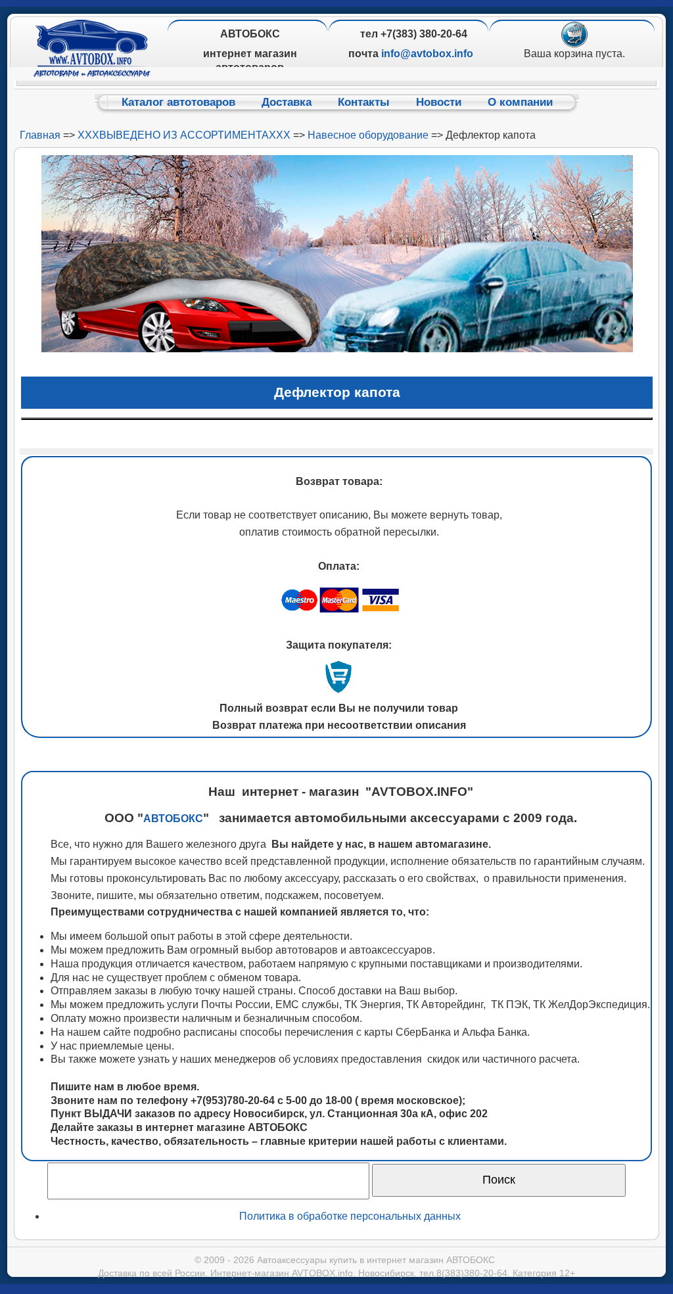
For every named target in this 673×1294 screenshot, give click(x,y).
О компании (520, 102)
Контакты (364, 102)
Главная (40, 135)
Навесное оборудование (368, 135)
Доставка (287, 102)
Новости (438, 102)
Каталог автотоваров (178, 102)
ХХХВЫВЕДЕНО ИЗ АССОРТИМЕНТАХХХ (184, 135)
